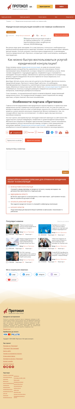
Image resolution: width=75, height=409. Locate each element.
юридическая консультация (30, 67)
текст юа (5, 393)
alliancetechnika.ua (7, 377)
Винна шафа (16, 380)
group (28, 274)
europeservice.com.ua (8, 391)
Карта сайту (7, 351)
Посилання (5, 395)
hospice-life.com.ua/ (18, 384)
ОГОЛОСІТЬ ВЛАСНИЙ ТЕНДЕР (21, 202)
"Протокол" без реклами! (11, 348)
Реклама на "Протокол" (10, 346)
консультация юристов (52, 87)
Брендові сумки (17, 392)
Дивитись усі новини (63, 221)
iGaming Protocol (8, 364)
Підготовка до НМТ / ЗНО (19, 378)
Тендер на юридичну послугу (12, 353)
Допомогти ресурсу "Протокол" (13, 359)
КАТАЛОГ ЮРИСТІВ (17, 207)
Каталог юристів (42, 17)
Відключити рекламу (61, 35)
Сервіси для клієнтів (6, 17)
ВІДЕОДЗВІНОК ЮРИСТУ (19, 194)
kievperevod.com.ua (7, 397)
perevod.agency (6, 387)
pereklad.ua (16, 376)
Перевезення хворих (18, 382)
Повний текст (7, 329)
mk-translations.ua (18, 386)
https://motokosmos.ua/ (8, 383)
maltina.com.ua (17, 388)
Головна (8, 21)
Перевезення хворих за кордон (19, 397)
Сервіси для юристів (25, 17)
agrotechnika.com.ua (7, 389)
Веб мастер (5, 381)
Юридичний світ (70, 17)
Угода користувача (9, 356)
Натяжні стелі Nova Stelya (20, 394)
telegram (41, 274)
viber (55, 274)
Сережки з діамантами (8, 375)
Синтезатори (6, 385)
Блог (56, 17)
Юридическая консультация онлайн (33, 125)
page (13, 274)
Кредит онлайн (8, 361)
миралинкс (5, 379)
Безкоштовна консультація (22, 187)
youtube (13, 280)
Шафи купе (16, 390)
